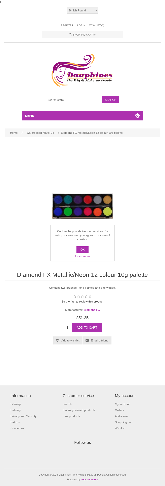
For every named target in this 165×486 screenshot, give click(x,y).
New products (71, 416)
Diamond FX (92, 309)
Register (67, 25)
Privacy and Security (23, 416)
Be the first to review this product (82, 301)
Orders (119, 410)
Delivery (15, 410)
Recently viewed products (79, 410)
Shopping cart (124, 422)
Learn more (82, 256)
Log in (81, 25)
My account (122, 404)
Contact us (17, 428)
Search (67, 404)
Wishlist (120, 428)
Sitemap (15, 404)
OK (82, 249)
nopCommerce (89, 479)
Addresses (121, 416)
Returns (15, 422)
